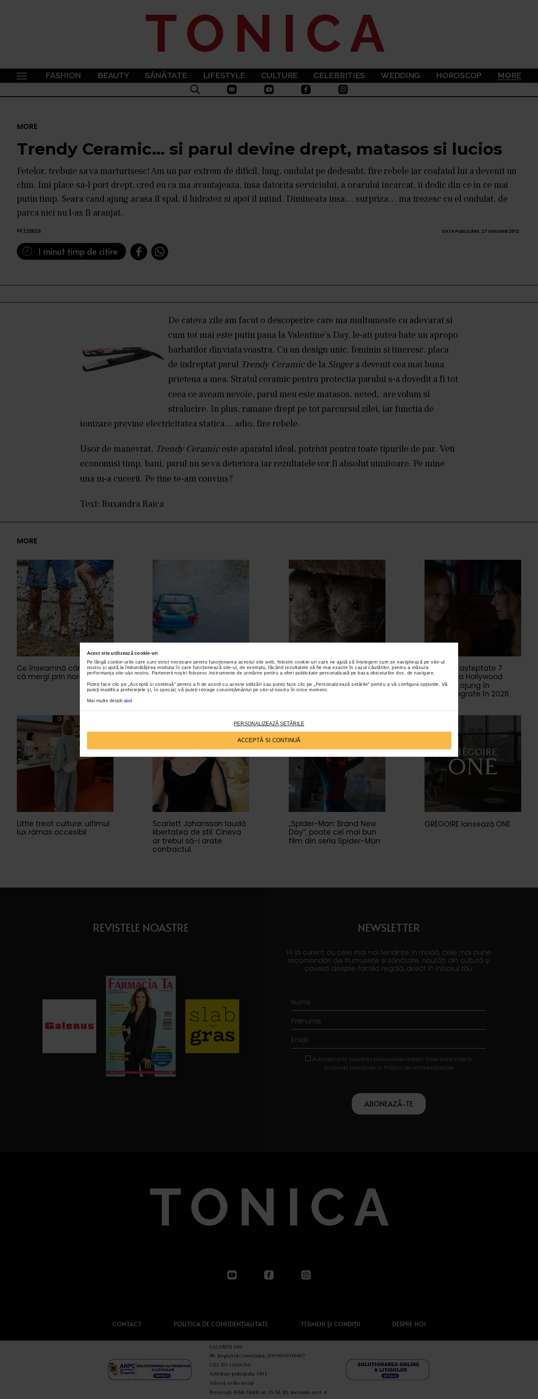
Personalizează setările (269, 724)
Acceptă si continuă (269, 740)
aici (128, 700)
